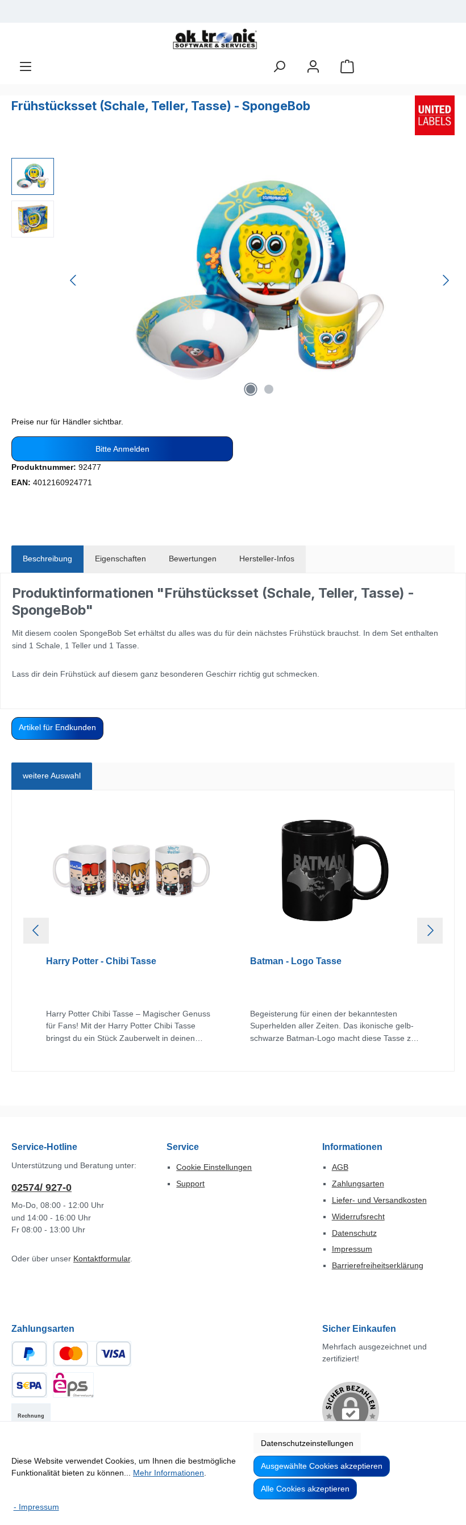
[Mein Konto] (313, 66)
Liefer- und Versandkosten (379, 1200)
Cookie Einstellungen (214, 1167)
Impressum (352, 1248)
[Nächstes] (445, 280)
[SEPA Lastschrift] (29, 1385)
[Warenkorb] (347, 66)
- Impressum (36, 1506)
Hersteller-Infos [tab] (266, 558)
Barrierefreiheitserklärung (377, 1265)
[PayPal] (29, 1353)
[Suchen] (279, 66)
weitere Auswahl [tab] (52, 775)
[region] (233, 280)
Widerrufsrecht (358, 1216)
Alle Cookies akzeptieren (305, 1488)
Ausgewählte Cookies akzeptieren (321, 1465)
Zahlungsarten (358, 1183)
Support (190, 1183)
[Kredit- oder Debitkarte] (92, 1353)
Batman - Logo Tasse (296, 961)
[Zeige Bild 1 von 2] (250, 389)
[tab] (47, 559)
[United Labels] (435, 115)
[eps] (73, 1385)
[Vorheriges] (73, 280)
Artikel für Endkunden (57, 727)
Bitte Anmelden (122, 448)
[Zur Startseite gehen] (214, 38)
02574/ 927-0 (41, 1187)
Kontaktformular (101, 1258)
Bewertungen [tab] (193, 558)
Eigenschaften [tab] (120, 558)
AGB (340, 1167)
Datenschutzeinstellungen (307, 1443)
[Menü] (25, 66)
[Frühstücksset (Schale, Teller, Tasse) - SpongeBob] (259, 280)
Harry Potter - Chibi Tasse (101, 961)
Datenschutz (354, 1233)
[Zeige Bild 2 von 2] (268, 389)
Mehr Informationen (168, 1472)
